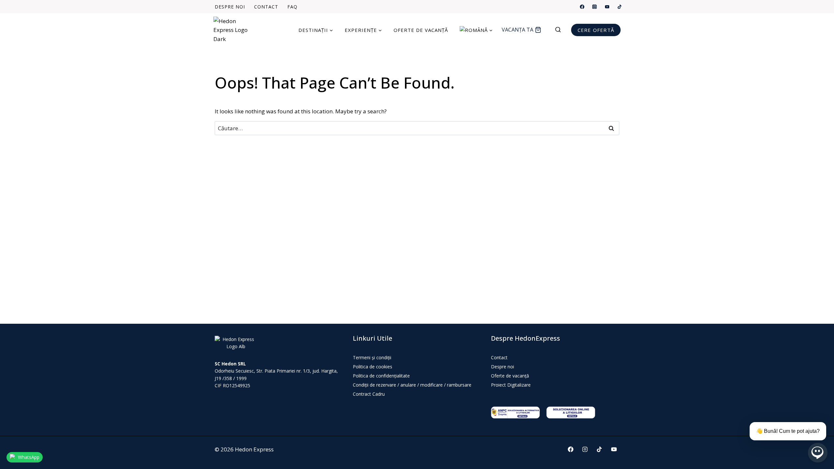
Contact (266, 7)
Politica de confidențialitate (381, 376)
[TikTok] (619, 6)
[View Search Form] (561, 30)
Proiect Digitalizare (511, 385)
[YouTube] (607, 6)
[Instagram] (594, 6)
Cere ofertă (596, 30)
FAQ (292, 7)
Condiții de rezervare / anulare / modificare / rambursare (412, 385)
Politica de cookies (372, 366)
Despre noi (230, 7)
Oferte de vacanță (421, 30)
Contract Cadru (369, 394)
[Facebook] (582, 6)
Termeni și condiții (372, 357)
